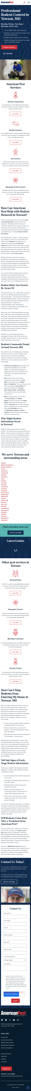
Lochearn (4, 488)
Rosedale (4, 512)
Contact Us (6, 1068)
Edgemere (4, 476)
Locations (4, 1061)
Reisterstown (5, 510)
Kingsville (3, 484)
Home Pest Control (6, 1040)
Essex (2, 478)
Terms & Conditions (6, 1048)
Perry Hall (4, 504)
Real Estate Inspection (7, 1045)
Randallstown (5, 508)
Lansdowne (4, 486)
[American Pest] (7, 2)
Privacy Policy (15, 1087)
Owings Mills (4, 500)
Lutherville (4, 490)
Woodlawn (4, 520)
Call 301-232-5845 (15, 532)
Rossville (3, 514)
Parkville (3, 502)
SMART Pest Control (7, 1042)
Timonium (4, 516)
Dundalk (3, 474)
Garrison (3, 480)
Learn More (15, 114)
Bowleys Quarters (6, 467)
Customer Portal (6, 1053)
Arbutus (3, 463)
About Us (4, 1056)
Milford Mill (4, 496)
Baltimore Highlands (7, 465)
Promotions (4, 1037)
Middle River (5, 494)
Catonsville (4, 470)
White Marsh (5, 518)
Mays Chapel (5, 492)
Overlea (3, 498)
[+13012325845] (24, 2)
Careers (3, 1059)
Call (2, 1074)
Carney (3, 469)
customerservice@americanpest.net (11, 1076)
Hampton (4, 482)
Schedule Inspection (9, 47)
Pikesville (3, 506)
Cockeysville (4, 472)
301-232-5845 (9, 1074)
